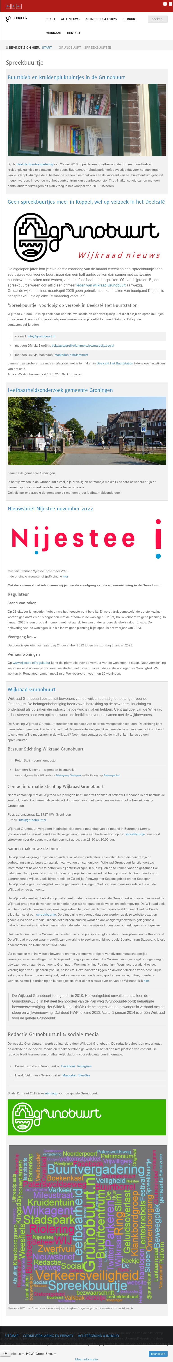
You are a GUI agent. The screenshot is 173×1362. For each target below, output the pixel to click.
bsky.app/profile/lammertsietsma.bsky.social (83, 345)
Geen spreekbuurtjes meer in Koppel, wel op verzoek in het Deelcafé (86, 202)
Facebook (68, 1066)
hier (65, 576)
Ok (5, 1353)
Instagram (84, 1066)
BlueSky (84, 1075)
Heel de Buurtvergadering (34, 164)
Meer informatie (86, 1359)
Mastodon (69, 1075)
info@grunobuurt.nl (41, 336)
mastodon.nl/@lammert (71, 355)
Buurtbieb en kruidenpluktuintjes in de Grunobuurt (66, 77)
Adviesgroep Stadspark (68, 775)
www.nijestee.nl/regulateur (31, 662)
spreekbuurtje (135, 834)
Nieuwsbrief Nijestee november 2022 (50, 509)
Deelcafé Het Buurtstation (115, 363)
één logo (51, 1093)
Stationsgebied (111, 775)
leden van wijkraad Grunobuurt (100, 285)
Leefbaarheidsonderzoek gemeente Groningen (60, 390)
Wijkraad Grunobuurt (32, 690)
